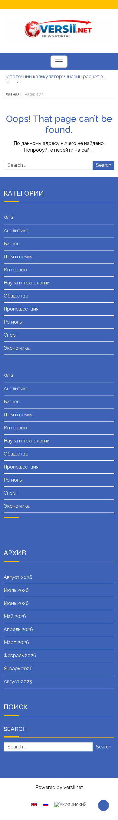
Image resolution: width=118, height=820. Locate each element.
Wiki (8, 217)
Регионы (13, 322)
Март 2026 (16, 642)
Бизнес (12, 244)
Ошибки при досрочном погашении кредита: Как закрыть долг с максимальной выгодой (56, 81)
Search (103, 165)
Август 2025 (18, 681)
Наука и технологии (27, 283)
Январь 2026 (18, 668)
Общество (16, 296)
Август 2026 (18, 577)
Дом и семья (18, 257)
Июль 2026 (16, 590)
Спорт (11, 335)
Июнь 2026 (16, 603)
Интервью (15, 270)
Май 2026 (15, 616)
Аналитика (16, 231)
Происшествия (21, 309)
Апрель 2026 (18, 629)
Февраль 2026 (20, 655)
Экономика (17, 348)
